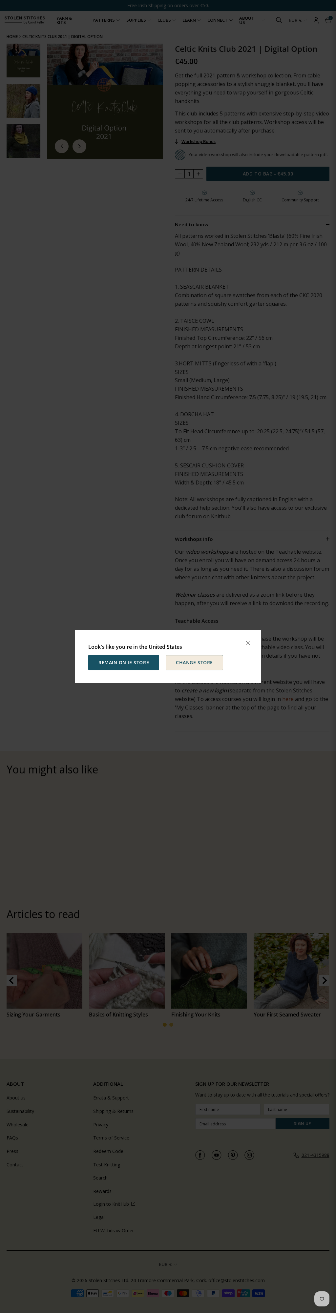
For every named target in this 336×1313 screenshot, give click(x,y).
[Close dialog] (248, 643)
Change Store (194, 662)
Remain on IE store (123, 662)
